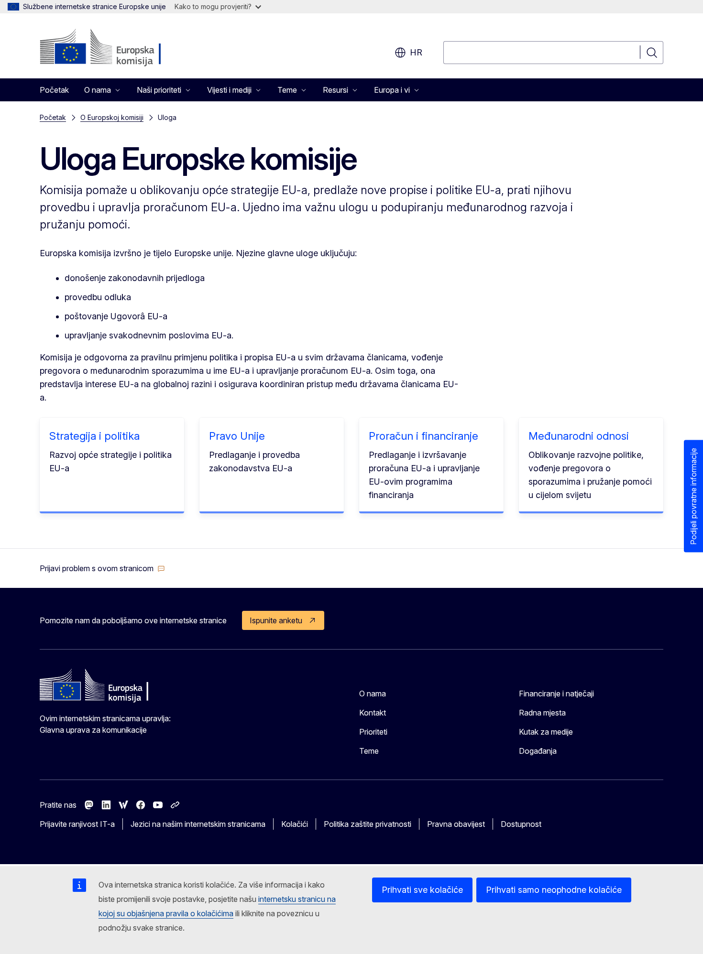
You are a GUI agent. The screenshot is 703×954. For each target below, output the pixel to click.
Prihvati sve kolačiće (422, 890)
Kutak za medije (546, 732)
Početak (54, 90)
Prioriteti (373, 732)
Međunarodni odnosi (578, 436)
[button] (102, 568)
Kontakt (372, 712)
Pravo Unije (237, 436)
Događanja (538, 751)
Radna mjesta (542, 712)
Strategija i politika (94, 436)
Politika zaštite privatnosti (367, 824)
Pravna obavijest (456, 824)
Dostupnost (521, 824)
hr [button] (416, 52)
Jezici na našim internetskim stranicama (198, 824)
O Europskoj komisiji (111, 117)
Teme (369, 751)
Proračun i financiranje (423, 436)
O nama (372, 693)
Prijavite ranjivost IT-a (77, 824)
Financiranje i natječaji (556, 693)
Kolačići (294, 824)
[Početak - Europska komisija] (117, 48)
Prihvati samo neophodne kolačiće (554, 890)
